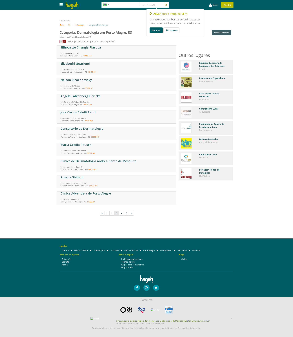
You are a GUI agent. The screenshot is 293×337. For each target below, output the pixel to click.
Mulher (184, 259)
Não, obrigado (171, 30)
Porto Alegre (149, 250)
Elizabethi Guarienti (75, 63)
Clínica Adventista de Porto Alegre (85, 193)
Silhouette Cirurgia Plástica (80, 47)
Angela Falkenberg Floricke (80, 96)
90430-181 (89, 88)
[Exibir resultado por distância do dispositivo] (63, 41)
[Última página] (131, 213)
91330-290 (91, 202)
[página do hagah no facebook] (137, 288)
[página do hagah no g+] (146, 288)
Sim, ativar (156, 30)
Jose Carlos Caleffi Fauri (78, 112)
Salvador (196, 250)
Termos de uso (128, 261)
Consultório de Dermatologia (81, 128)
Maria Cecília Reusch (75, 145)
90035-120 (88, 104)
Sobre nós (66, 259)
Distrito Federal (81, 250)
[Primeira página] (102, 213)
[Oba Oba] (126, 310)
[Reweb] (95, 318)
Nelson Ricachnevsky (76, 80)
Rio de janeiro (166, 250)
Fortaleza (115, 250)
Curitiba (65, 250)
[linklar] (155, 309)
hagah (72, 5)
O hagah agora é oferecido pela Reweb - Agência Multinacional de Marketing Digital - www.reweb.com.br (163, 320)
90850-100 (91, 153)
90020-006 (93, 185)
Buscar (166, 5)
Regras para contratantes (132, 264)
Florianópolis (99, 250)
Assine (227, 4)
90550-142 (87, 56)
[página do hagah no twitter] (156, 288)
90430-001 (92, 72)
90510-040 (95, 137)
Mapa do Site (127, 267)
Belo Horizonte (131, 250)
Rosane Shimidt (72, 177)
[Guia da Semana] (141, 310)
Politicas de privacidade (132, 259)
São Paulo (182, 250)
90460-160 (89, 120)
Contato (65, 261)
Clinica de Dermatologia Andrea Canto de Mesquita (98, 161)
